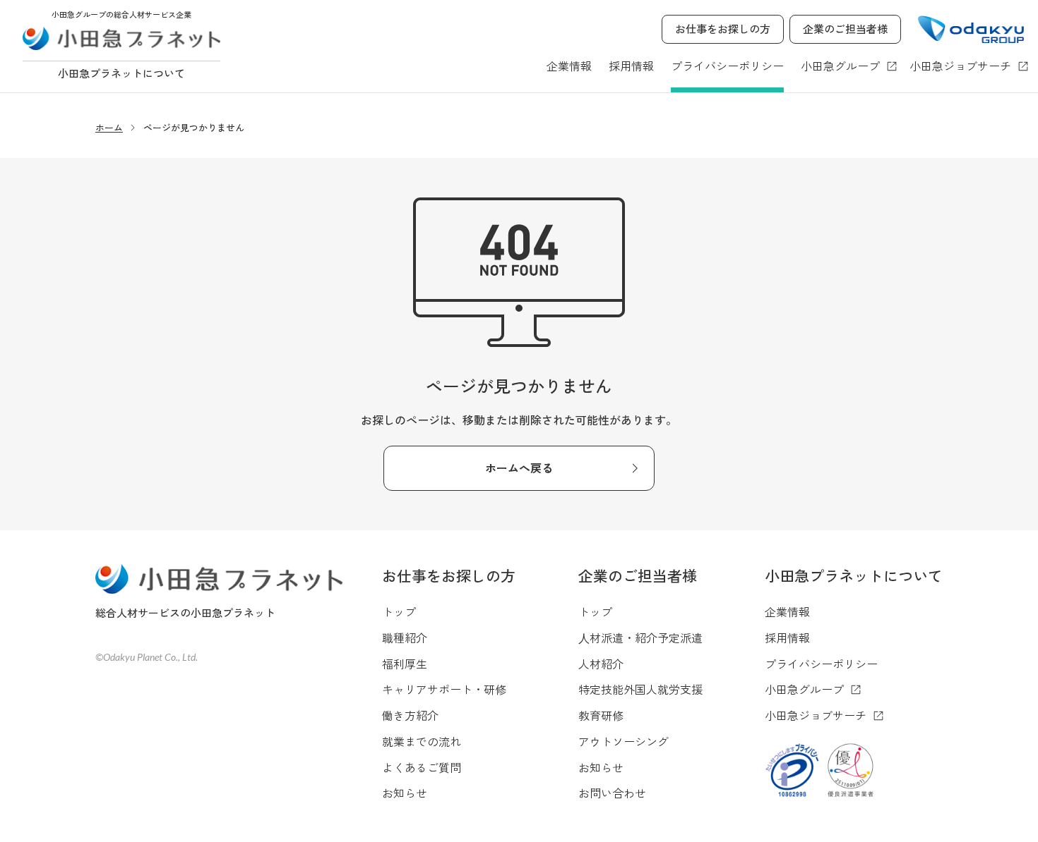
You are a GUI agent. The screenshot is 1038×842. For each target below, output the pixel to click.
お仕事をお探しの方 (722, 28)
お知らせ (404, 792)
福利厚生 (404, 663)
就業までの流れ (421, 741)
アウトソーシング (623, 741)
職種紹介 (404, 637)
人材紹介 (601, 663)
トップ (399, 611)
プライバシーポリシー (727, 65)
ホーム (109, 127)
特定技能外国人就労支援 (640, 689)
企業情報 (569, 65)
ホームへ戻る (519, 467)
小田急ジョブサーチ (960, 65)
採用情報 (631, 65)
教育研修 (601, 715)
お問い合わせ (612, 792)
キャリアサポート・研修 (444, 689)
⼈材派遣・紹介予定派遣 (640, 637)
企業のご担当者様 (845, 28)
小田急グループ (840, 65)
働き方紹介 (410, 715)
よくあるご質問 (421, 767)
